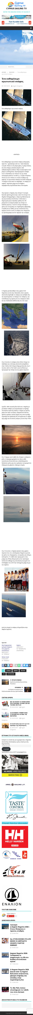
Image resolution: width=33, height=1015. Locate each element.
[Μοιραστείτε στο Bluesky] (27, 665)
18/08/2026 (15, 947)
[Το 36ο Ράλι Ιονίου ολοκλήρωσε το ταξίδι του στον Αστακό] (5, 989)
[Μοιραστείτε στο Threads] (29, 665)
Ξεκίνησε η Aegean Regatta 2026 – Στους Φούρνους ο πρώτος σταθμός (20, 928)
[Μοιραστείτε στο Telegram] (24, 665)
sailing (23, 670)
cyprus (8, 670)
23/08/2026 (15, 933)
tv (3, 674)
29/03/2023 (15, 718)
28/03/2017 (15, 727)
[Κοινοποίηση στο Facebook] (3, 665)
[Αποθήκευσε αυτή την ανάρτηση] (11, 665)
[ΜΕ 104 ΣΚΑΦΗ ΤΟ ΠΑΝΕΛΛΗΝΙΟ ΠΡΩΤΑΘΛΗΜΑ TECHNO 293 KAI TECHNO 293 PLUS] (5, 703)
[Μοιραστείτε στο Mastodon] (21, 665)
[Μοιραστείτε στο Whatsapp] (19, 665)
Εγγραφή (6, 749)
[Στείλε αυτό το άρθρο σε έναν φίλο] (13, 665)
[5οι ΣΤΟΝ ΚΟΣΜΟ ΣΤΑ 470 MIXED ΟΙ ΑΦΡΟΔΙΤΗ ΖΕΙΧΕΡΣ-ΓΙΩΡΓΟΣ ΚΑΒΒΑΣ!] (5, 940)
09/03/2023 (15, 707)
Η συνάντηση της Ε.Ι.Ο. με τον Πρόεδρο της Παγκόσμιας (19, 724)
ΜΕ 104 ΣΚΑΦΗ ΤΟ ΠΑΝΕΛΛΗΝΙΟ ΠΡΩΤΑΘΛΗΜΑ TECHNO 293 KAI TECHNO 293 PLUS (20, 703)
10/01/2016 (6, 86)
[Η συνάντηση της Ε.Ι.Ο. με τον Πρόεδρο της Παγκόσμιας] (5, 725)
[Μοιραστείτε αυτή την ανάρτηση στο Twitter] (5, 665)
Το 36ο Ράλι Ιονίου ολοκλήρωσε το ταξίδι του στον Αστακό (19, 990)
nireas (16, 670)
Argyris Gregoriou (18, 86)
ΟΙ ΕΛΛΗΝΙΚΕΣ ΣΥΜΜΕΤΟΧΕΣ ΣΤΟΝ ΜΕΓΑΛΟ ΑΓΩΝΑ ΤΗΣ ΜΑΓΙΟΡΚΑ (19, 714)
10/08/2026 (15, 994)
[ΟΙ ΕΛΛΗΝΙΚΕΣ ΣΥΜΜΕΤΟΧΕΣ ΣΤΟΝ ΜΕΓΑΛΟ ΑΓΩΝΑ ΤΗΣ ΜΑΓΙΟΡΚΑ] (5, 714)
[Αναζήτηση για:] (16, 67)
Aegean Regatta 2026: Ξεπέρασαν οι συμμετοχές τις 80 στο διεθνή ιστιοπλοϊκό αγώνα (19, 957)
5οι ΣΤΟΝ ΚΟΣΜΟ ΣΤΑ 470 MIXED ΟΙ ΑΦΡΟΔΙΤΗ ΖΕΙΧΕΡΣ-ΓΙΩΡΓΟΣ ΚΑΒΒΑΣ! (20, 942)
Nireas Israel (5, 657)
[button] (31, 28)
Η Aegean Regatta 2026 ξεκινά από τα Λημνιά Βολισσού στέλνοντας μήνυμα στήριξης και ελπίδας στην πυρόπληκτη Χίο (19, 974)
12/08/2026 (15, 982)
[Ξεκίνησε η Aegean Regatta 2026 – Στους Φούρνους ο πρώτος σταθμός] (5, 926)
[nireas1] (16, 105)
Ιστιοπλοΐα (11, 674)
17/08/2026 (15, 964)
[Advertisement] (16, 47)
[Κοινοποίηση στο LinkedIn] (8, 665)
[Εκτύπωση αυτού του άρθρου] (16, 665)
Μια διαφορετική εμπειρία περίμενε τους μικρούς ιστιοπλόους (7, 647)
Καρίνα (19, 645)
